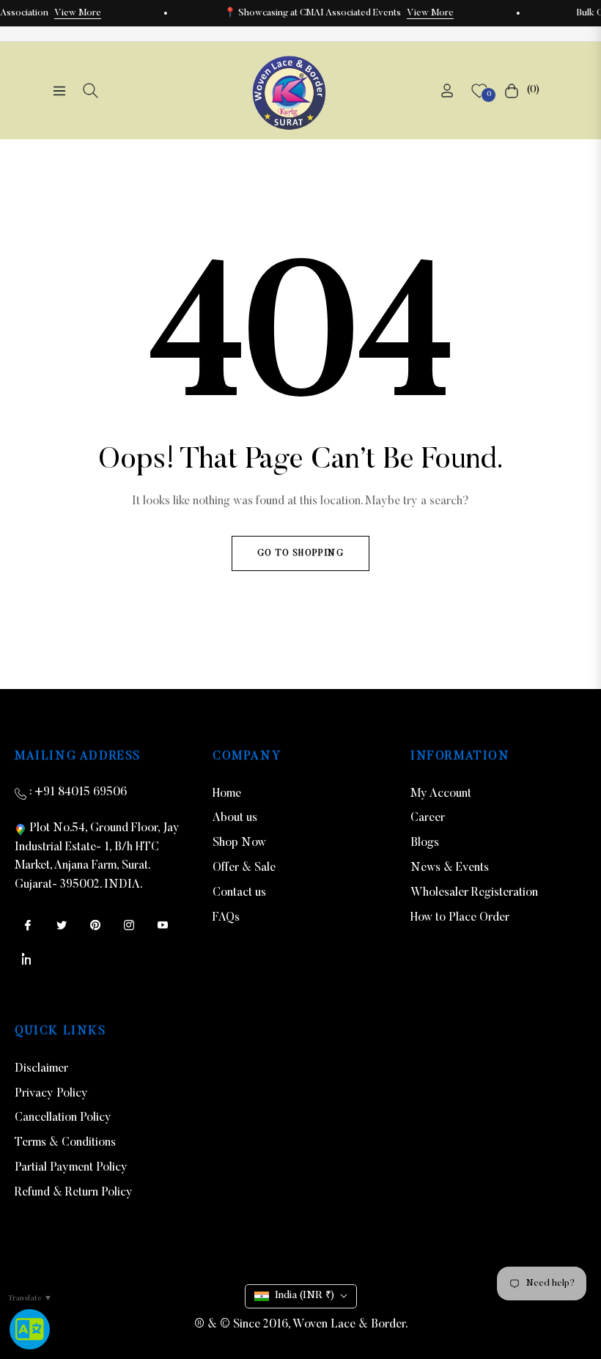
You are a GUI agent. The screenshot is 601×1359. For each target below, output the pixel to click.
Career (427, 818)
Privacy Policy (51, 1094)
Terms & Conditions (65, 1143)
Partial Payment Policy (71, 1168)
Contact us (239, 893)
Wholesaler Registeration (474, 893)
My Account (440, 794)
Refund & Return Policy (74, 1192)
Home (227, 794)
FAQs (226, 918)
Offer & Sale (244, 868)
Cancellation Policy (63, 1118)
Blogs (424, 843)
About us (235, 818)
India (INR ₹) (304, 1296)
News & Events (449, 868)
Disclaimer (41, 1069)
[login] (447, 90)
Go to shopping (300, 553)
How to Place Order (459, 918)
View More (77, 13)
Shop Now (239, 843)
